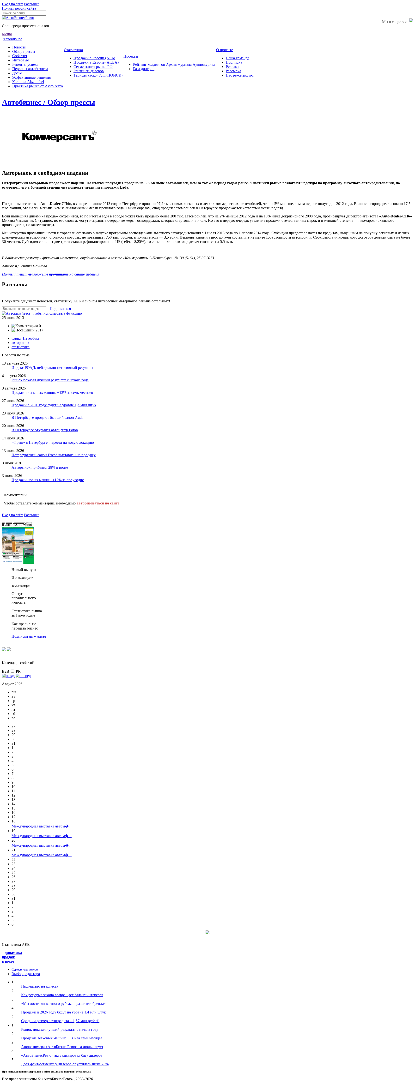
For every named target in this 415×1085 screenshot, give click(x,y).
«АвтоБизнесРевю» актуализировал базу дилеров (62, 1055)
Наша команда (237, 58)
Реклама (232, 67)
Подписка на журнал (29, 636)
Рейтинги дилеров (88, 71)
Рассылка (31, 4)
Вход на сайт (12, 4)
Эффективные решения (31, 77)
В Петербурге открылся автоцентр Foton (45, 430)
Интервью (20, 60)
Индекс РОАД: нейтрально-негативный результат (52, 368)
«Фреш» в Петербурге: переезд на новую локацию (53, 442)
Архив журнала (179, 64)
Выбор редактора (26, 974)
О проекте (224, 50)
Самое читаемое (25, 969)
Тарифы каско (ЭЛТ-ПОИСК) (97, 75)
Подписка (234, 62)
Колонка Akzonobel (28, 82)
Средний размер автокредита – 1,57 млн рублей (60, 1021)
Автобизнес (12, 39)
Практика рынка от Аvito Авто (37, 86)
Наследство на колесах (39, 986)
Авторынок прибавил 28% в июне (40, 467)
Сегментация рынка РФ (93, 67)
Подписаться (60, 308)
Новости (19, 47)
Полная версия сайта (19, 8)
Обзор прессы (23, 51)
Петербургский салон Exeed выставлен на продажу (54, 455)
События (19, 56)
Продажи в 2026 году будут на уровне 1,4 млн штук (54, 405)
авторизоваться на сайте (98, 503)
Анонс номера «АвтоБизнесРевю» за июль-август (62, 1047)
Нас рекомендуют (240, 75)
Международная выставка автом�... (42, 826)
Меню (7, 34)
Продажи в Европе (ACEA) (96, 62)
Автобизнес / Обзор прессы (48, 102)
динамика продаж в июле (12, 957)
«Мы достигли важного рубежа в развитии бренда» (63, 1003)
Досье (17, 73)
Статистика (73, 50)
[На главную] (18, 18)
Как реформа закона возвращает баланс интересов (62, 995)
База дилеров (143, 69)
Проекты (130, 56)
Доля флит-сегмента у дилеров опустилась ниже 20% (65, 1064)
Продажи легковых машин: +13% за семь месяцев (52, 392)
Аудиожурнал (204, 64)
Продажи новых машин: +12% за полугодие (48, 480)
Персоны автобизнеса (30, 69)
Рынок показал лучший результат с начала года (50, 380)
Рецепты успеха (25, 64)
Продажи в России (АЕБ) (94, 58)
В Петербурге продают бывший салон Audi (47, 417)
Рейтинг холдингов (149, 64)
